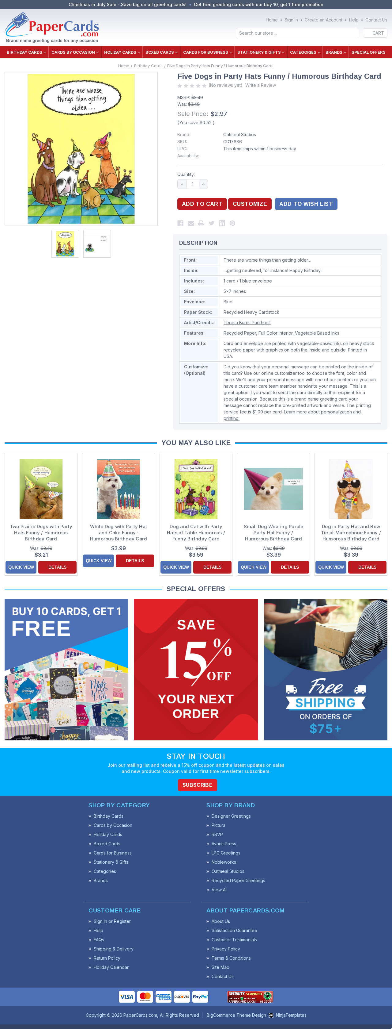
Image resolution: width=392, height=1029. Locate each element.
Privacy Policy (226, 948)
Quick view (21, 567)
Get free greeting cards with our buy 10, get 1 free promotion (258, 4)
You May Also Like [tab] (196, 443)
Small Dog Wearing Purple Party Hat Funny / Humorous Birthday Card (273, 533)
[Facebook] (180, 223)
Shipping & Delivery (114, 948)
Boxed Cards (159, 52)
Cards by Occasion (73, 52)
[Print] (201, 223)
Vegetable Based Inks (317, 333)
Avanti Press (224, 843)
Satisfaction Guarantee (234, 930)
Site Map (220, 967)
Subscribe (198, 785)
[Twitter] (212, 223)
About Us (221, 921)
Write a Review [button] (260, 85)
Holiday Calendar (111, 967)
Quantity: (186, 174)
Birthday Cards (24, 52)
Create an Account (323, 19)
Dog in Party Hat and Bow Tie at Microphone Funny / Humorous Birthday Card (351, 533)
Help (354, 19)
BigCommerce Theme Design (236, 1015)
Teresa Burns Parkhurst (247, 322)
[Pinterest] (232, 223)
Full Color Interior (275, 333)
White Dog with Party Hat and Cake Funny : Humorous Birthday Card (118, 533)
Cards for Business (205, 52)
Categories (303, 52)
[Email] (191, 223)
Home (272, 19)
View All (220, 889)
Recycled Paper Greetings (238, 880)
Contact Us (376, 19)
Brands (334, 52)
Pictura (218, 825)
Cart (378, 33)
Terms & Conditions (231, 958)
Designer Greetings (231, 816)
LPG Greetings (226, 852)
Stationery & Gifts (259, 52)
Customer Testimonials (234, 939)
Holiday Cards (120, 52)
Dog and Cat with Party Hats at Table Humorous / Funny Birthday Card (196, 533)
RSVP (217, 834)
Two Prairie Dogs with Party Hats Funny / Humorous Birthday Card (41, 533)
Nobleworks (224, 862)
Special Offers (369, 52)
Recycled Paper (240, 333)
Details (57, 567)
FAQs (99, 939)
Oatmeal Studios (239, 134)
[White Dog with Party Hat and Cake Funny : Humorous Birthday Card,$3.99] (119, 489)
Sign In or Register (112, 921)
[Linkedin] (222, 223)
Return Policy (107, 958)
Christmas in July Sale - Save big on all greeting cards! (128, 4)
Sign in (291, 19)
